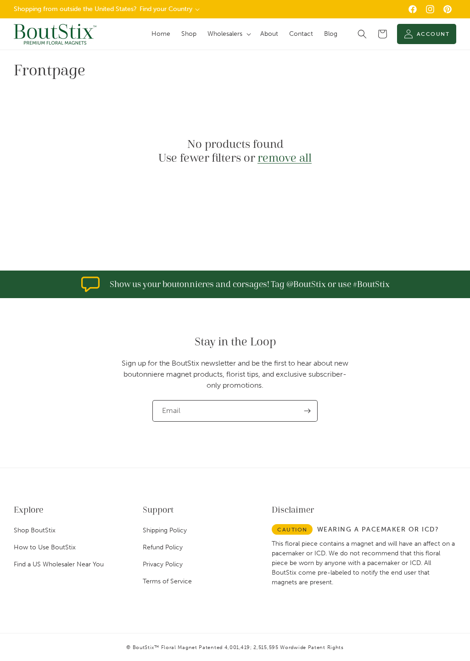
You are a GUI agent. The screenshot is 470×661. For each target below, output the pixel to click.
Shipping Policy (165, 530)
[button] (228, 34)
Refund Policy (163, 547)
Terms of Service (167, 581)
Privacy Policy (163, 564)
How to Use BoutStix (45, 547)
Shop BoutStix (35, 530)
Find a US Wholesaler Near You (59, 564)
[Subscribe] (307, 411)
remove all (284, 158)
